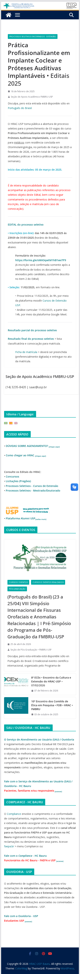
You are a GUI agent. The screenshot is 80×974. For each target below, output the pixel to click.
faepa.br (9, 846)
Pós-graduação (17, 589)
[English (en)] (15, 422)
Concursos (12, 476)
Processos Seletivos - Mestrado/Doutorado (33, 490)
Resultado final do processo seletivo (31, 338)
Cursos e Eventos (18, 582)
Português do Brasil (20, 108)
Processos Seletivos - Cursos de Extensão (32, 486)
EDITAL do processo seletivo (26, 224)
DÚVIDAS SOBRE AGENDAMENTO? (33, 446)
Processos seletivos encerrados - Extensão (32, 36)
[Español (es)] (10, 422)
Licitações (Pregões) (18, 481)
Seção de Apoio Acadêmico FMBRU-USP (32, 96)
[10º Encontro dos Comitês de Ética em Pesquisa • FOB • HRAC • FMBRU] (16, 708)
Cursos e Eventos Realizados (48, 582)
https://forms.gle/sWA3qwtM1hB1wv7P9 (40, 260)
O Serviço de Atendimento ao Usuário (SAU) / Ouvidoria (39, 739)
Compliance (14, 814)
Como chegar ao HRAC (26, 455)
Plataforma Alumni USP (26, 518)
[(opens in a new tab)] (40, 558)
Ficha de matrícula (26, 352)
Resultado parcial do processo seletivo (32, 330)
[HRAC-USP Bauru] (40, 4)
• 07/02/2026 (51, 681)
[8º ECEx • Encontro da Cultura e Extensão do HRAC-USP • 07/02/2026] (16, 684)
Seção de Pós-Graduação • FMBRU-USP (31, 649)
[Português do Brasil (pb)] (5, 422)
